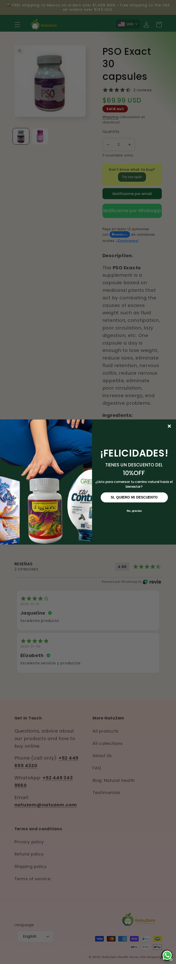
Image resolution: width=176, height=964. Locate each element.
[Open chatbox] (166, 955)
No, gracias (134, 510)
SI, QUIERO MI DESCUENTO (134, 497)
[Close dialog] (169, 426)
